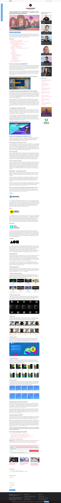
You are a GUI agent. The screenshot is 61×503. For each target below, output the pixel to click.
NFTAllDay (15, 314)
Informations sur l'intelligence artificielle (29, 496)
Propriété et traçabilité (15, 45)
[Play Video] (20, 83)
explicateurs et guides (34, 442)
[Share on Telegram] (2, 12)
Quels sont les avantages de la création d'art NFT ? (18, 43)
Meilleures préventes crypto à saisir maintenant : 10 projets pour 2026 (13, 464)
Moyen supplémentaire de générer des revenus (18, 44)
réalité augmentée (18, 441)
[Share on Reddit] (2, 14)
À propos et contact (41, 496)
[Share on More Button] (20, 32)
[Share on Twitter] (11, 32)
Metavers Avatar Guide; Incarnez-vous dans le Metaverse (19, 437)
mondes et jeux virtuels (29, 441)
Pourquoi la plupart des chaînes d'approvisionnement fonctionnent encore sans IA (46, 81)
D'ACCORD (46, 501)
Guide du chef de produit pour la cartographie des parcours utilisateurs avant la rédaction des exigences (34, 464)
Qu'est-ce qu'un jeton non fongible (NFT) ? (17, 40)
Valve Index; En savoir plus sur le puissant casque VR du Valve (19, 435)
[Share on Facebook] (12, 32)
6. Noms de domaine (15, 59)
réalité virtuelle (24, 441)
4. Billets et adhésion (15, 57)
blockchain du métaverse (21, 271)
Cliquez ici (31, 501)
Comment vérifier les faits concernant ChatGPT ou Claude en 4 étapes (46, 96)
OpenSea (10, 200)
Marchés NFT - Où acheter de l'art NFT (16, 47)
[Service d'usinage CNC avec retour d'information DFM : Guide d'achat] (24, 457)
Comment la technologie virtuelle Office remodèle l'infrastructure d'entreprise (46, 89)
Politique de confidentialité (42, 499)
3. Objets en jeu (14, 56)
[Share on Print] (15, 32)
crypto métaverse (14, 147)
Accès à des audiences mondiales (16, 46)
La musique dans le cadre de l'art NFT (16, 42)
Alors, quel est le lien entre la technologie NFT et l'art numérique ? (20, 41)
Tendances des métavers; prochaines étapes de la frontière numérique (20, 434)
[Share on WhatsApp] (14, 32)
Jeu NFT (31, 317)
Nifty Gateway (11, 230)
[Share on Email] (17, 32)
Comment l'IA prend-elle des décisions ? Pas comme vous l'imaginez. (45, 100)
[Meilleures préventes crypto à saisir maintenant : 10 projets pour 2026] (13, 457)
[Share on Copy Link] (18, 32)
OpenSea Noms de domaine (17, 399)
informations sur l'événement (26, 442)
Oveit (14, 356)
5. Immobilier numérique (15, 58)
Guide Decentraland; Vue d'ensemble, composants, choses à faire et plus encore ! (22, 436)
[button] (9, 461)
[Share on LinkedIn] (10, 32)
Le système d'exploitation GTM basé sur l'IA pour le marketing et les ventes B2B (46, 103)
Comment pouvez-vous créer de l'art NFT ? (17, 60)
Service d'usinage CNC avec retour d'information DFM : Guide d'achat (24, 464)
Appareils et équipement (27, 499)
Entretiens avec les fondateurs (17, 442)
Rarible (10, 215)
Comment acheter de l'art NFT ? (15, 61)
